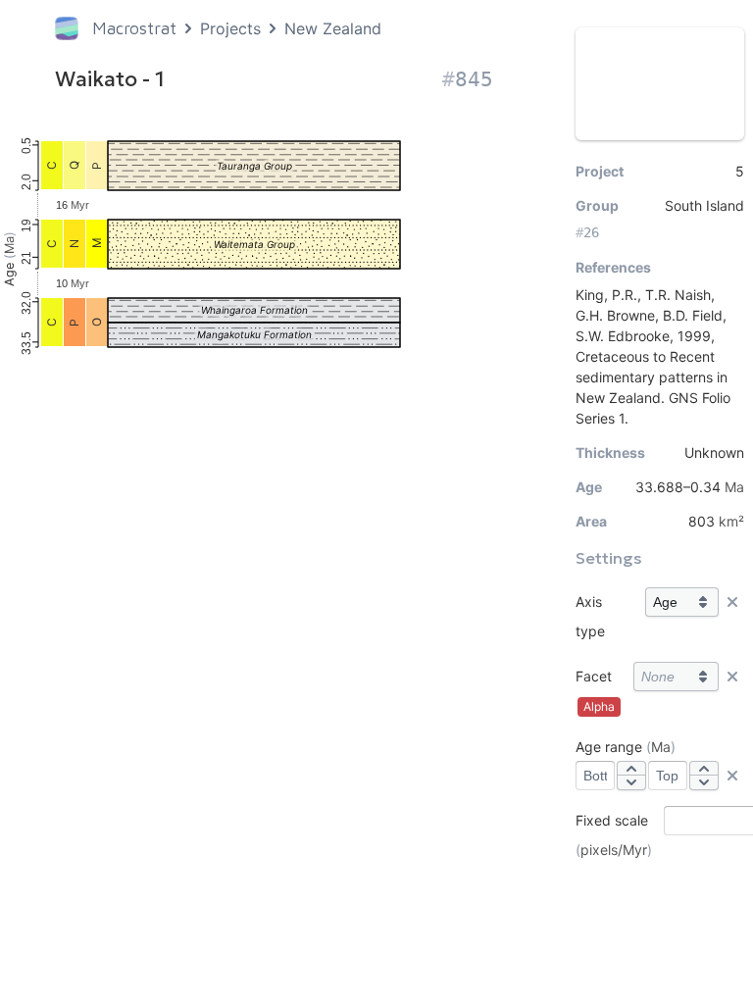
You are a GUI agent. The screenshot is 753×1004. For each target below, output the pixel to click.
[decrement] (631, 782)
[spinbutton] (595, 775)
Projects (230, 28)
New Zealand (332, 28)
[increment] (631, 769)
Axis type (590, 616)
